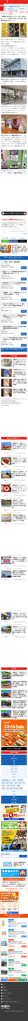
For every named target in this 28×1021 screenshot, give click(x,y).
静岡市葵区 (20, 780)
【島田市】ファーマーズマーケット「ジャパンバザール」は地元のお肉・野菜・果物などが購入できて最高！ (19, 630)
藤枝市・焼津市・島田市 (7, 783)
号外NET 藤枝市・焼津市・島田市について (11, 1001)
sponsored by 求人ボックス (14, 258)
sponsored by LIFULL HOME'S (14, 916)
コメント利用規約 (23, 233)
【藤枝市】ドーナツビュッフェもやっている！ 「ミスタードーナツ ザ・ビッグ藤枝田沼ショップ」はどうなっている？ (19, 489)
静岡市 (14, 780)
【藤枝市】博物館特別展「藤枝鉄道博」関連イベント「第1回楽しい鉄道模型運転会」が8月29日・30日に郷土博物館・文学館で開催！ (19, 694)
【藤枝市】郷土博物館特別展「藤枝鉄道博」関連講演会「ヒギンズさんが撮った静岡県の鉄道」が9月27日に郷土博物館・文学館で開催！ (19, 704)
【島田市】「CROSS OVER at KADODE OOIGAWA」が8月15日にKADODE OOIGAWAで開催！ (19, 504)
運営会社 (4, 987)
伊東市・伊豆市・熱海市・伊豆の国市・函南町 (12, 788)
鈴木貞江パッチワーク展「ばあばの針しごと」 (11, 403)
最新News (12, 11)
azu (8, 405)
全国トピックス (4, 11)
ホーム (3, 984)
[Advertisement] (14, 422)
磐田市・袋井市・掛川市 (20, 783)
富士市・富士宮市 (11, 785)
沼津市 (18, 785)
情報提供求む (5, 990)
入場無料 (13, 400)
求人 (17, 11)
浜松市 (3, 785)
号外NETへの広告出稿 (6, 993)
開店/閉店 (22, 11)
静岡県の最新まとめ (6, 780)
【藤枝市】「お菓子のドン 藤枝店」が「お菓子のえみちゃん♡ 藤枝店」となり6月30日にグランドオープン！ (19, 447)
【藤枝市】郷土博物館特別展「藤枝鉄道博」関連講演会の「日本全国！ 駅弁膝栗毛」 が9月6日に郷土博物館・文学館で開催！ (19, 714)
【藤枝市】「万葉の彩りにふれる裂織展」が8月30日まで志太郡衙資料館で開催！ (19, 674)
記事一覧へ (14, 238)
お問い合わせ (5, 995)
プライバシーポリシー (6, 998)
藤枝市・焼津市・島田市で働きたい (13, 257)
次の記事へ (22, 238)
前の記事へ (6, 238)
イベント (4, 405)
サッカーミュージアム (6, 400)
